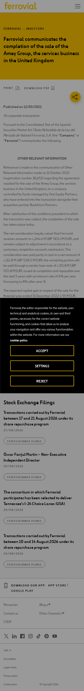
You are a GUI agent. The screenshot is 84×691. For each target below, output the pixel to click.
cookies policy (18, 340)
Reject (42, 381)
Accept (42, 350)
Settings (42, 365)
